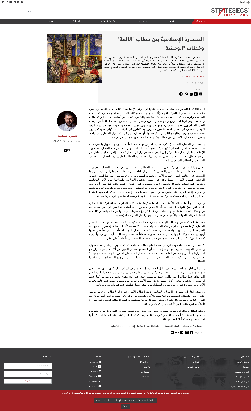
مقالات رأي (117, 326)
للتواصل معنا (242, 382)
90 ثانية (77, 21)
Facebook (93, 362)
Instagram (93, 381)
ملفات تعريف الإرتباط (124, 400)
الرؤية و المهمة (242, 372)
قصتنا (246, 367)
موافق (125, 406)
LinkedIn (94, 371)
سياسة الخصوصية (240, 387)
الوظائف (195, 362)
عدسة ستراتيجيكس (109, 21)
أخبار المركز (145, 362)
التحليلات (170, 21)
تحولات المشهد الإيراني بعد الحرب (162, 28)
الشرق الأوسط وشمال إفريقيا (144, 326)
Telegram (93, 386)
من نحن (50, 21)
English (243, 2)
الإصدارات (143, 21)
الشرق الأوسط (173, 326)
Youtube (93, 376)
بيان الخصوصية (103, 400)
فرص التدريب (193, 367)
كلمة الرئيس (243, 362)
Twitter (96, 366)
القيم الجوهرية (46, 26)
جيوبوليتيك (199, 21)
